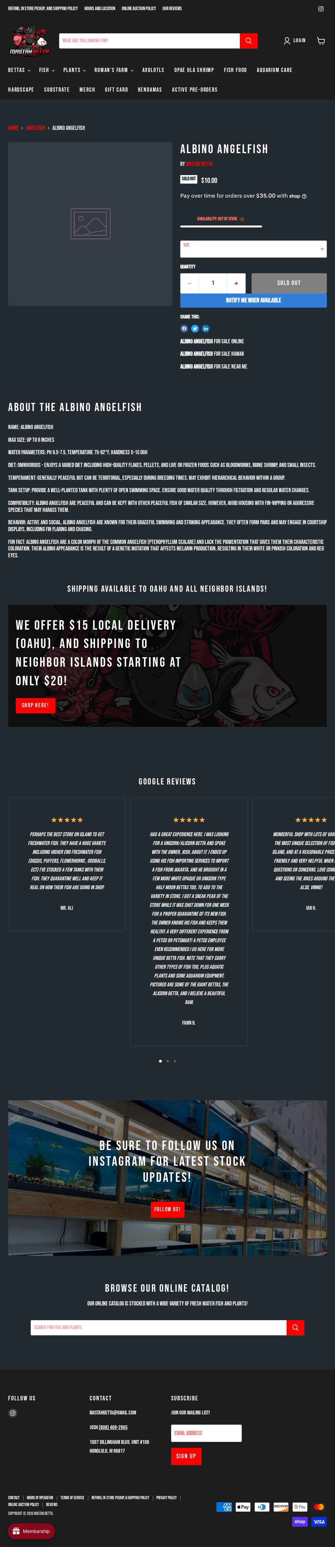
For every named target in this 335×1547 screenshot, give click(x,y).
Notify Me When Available (253, 300)
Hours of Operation (40, 1498)
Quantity (187, 267)
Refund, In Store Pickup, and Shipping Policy (43, 8)
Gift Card (116, 89)
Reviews (52, 1504)
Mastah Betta (199, 164)
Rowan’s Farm (112, 70)
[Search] (248, 40)
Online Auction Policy (139, 8)
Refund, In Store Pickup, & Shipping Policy (120, 1498)
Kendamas (150, 89)
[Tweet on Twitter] (195, 329)
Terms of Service (72, 1498)
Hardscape (21, 89)
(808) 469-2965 (113, 1427)
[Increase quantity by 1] (236, 283)
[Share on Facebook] (184, 329)
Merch (87, 89)
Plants (72, 70)
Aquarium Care (274, 70)
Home (13, 128)
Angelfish (35, 128)
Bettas (17, 70)
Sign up (186, 1456)
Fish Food (235, 70)
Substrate (57, 89)
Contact (14, 1498)
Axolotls (153, 70)
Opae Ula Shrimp (194, 70)
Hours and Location (99, 8)
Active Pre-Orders (195, 89)
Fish (45, 70)
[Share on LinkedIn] (206, 329)
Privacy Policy (166, 1498)
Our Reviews (172, 8)
